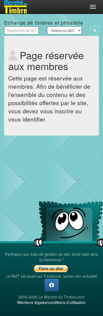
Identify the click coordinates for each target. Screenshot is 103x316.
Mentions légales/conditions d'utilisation (51, 302)
